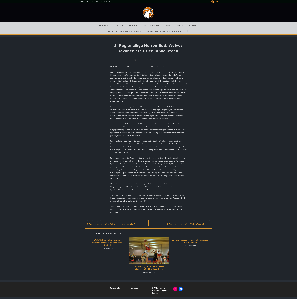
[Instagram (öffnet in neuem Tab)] (216, 1)
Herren (160, 60)
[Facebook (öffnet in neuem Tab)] (213, 1)
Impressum (135, 288)
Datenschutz (115, 288)
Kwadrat (155, 291)
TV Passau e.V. (160, 288)
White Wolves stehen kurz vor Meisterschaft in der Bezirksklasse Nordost (107, 242)
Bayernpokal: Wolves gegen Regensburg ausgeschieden (190, 241)
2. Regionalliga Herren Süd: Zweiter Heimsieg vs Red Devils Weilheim (148, 268)
